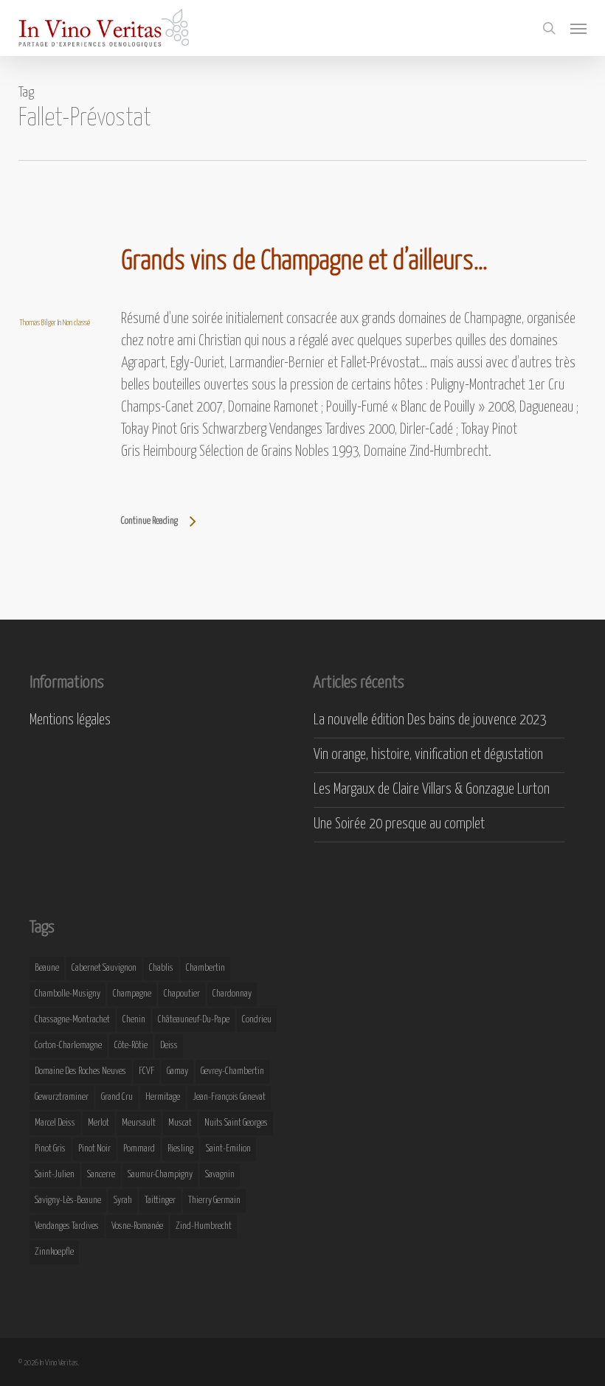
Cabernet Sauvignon (104, 968)
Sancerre (101, 1174)
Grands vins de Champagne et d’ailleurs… (304, 262)
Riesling (180, 1149)
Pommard (139, 1149)
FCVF (146, 1071)
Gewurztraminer (62, 1097)
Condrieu (257, 1020)
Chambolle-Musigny (67, 994)
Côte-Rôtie (131, 1045)
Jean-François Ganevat (229, 1097)
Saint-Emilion (228, 1149)
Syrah (123, 1200)
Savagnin (220, 1174)
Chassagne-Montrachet (72, 1020)
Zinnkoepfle (54, 1252)
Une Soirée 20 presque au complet (399, 824)
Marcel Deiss (55, 1123)
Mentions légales (70, 720)
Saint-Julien (55, 1174)
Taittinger (160, 1200)
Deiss (169, 1045)
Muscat (180, 1123)
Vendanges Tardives (67, 1226)
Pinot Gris (50, 1149)
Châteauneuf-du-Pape (193, 1020)
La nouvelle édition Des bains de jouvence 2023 (430, 720)
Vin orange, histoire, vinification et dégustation (428, 755)
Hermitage (162, 1097)
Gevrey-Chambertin (232, 1071)
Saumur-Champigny (160, 1174)
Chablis (161, 968)
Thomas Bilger (37, 323)
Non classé (76, 323)
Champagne (132, 994)
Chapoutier (182, 994)
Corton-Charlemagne (68, 1045)
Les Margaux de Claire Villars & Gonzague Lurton (432, 790)
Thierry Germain (214, 1200)
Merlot (98, 1123)
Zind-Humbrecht (204, 1226)
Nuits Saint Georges (236, 1123)
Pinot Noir (94, 1149)
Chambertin (205, 968)
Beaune (47, 968)
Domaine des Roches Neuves (80, 1071)
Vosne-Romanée (137, 1226)
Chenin (133, 1020)
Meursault (139, 1123)
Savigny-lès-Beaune (68, 1200)
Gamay (177, 1071)
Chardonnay (232, 994)
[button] (578, 28)
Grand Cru (117, 1097)
